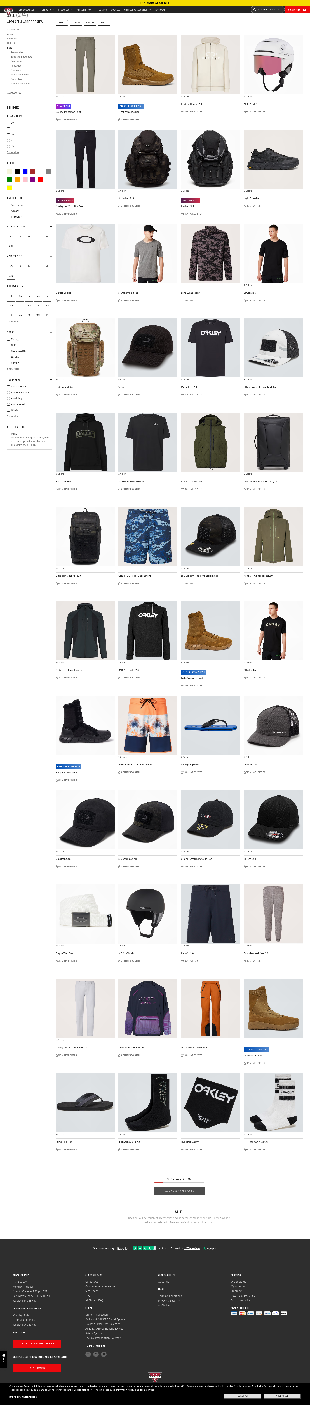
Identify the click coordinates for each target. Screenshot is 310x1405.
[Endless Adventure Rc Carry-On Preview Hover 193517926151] (273, 442)
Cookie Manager (83, 1390)
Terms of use (147, 1390)
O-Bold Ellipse (63, 292)
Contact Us (91, 1281)
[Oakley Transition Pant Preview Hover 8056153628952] (85, 64)
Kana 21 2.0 (187, 953)
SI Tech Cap (250, 858)
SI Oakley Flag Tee (128, 292)
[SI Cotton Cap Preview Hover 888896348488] (85, 819)
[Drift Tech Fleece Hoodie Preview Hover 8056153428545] (85, 631)
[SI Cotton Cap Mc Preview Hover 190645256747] (148, 819)
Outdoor (8, 357)
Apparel (8, 211)
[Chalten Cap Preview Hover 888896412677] (273, 725)
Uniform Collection (96, 1314)
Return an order (240, 1300)
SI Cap (121, 387)
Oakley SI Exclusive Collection (103, 1324)
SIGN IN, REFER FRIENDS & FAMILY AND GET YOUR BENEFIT (37, 1344)
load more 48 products (179, 1190)
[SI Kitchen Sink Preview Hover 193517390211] (148, 159)
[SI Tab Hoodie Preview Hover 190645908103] (85, 442)
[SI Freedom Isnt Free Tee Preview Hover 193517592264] (148, 442)
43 (8, 146)
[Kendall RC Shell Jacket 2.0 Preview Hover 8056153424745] (273, 536)
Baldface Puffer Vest (192, 481)
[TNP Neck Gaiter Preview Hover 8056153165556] (210, 1102)
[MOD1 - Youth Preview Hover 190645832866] (148, 914)
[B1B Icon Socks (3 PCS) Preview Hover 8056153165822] (273, 1102)
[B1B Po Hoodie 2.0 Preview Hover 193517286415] (148, 631)
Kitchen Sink (187, 206)
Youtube (104, 1354)
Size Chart (91, 1291)
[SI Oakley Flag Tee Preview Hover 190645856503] (148, 253)
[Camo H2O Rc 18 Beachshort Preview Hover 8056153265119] (148, 536)
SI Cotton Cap (63, 858)
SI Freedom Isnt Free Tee (131, 481)
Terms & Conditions (170, 1296)
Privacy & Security (169, 1300)
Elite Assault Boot (253, 1055)
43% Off (61, 22)
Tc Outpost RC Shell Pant (194, 1047)
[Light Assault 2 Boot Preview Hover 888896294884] (210, 631)
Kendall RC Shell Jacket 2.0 (258, 575)
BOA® (8, 410)
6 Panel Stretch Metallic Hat (196, 858)
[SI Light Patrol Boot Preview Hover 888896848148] (85, 725)
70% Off (104, 22)
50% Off (76, 22)
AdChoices (164, 1305)
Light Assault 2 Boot (192, 678)
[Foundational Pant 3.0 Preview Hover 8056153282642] (273, 914)
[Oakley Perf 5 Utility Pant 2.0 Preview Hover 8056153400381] (85, 1008)
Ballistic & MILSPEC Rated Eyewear (106, 1319)
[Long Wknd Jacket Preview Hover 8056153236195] (210, 253)
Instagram (96, 1354)
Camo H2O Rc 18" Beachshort (134, 575)
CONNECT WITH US (95, 1345)
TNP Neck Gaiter (190, 1141)
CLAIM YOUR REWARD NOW (37, 1368)
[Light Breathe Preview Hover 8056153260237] (273, 159)
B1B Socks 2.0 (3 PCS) (129, 1141)
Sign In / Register (297, 9)
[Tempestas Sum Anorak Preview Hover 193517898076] (148, 1008)
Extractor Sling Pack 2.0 (68, 575)
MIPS (8, 434)
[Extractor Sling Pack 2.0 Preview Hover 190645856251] (85, 536)
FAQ (87, 1295)
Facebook (88, 1354)
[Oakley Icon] (8, 9)
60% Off (90, 22)
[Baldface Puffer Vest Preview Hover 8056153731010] (210, 442)
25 (8, 128)
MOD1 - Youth (126, 953)
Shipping (236, 1291)
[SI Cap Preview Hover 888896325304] (148, 348)
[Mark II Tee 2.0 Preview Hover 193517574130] (210, 348)
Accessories (14, 92)
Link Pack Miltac (65, 387)
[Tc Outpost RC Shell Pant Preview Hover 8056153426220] (210, 1008)
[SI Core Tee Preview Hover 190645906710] (273, 253)
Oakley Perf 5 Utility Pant (70, 206)
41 (8, 140)
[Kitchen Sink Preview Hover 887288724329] (210, 159)
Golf (8, 345)
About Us (163, 1281)
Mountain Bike (8, 351)
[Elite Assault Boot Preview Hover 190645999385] (273, 1008)
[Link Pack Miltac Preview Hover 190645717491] (85, 348)
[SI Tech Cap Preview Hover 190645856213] (273, 819)
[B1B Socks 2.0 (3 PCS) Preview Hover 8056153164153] (148, 1102)
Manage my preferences (23, 1397)
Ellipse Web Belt (64, 953)
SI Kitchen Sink (126, 198)
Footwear (8, 217)
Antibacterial (8, 404)
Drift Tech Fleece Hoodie (69, 670)
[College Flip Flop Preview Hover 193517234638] (210, 725)
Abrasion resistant (8, 392)
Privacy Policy (126, 1390)
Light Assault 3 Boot (129, 111)
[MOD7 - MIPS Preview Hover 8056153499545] (273, 64)
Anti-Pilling (8, 398)
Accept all (282, 1396)
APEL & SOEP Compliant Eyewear (105, 1328)
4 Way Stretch (8, 386)
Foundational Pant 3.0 (256, 953)
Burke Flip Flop (64, 1141)
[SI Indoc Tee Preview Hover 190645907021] (273, 631)
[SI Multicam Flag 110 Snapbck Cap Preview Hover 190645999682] (210, 536)
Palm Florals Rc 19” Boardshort (135, 764)
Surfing (8, 363)
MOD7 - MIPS (251, 104)
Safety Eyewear (94, 1333)
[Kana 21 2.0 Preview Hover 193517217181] (210, 914)
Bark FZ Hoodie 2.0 (191, 104)
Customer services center (100, 1286)
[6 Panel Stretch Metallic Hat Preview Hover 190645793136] (210, 819)
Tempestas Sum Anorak (131, 1047)
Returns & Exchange (243, 1295)
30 (8, 134)
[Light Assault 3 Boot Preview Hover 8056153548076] (148, 64)
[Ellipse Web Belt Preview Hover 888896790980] (85, 914)
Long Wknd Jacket (190, 292)
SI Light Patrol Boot (66, 772)
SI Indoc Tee (250, 670)
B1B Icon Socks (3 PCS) (256, 1141)
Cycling (8, 339)
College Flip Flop (190, 764)
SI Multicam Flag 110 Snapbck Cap (199, 575)
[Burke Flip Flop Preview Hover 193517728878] (85, 1102)
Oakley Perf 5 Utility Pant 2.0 (71, 1047)
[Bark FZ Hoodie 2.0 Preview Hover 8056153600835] (210, 64)
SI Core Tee (250, 292)
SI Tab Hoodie (63, 481)
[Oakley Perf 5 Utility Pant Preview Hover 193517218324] (85, 159)
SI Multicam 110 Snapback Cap (260, 387)
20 (8, 123)
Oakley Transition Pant (68, 111)
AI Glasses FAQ (94, 1300)
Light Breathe (251, 198)
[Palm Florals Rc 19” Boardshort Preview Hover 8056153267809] (148, 725)
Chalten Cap (250, 764)
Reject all (242, 1396)
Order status (238, 1281)
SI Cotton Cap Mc (127, 858)
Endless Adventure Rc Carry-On (261, 481)
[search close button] (287, 8)
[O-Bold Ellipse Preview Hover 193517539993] (85, 253)
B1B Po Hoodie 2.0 (128, 670)
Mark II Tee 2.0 (189, 387)
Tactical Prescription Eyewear (103, 1338)
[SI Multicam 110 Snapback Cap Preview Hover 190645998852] (273, 348)
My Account (238, 1286)
